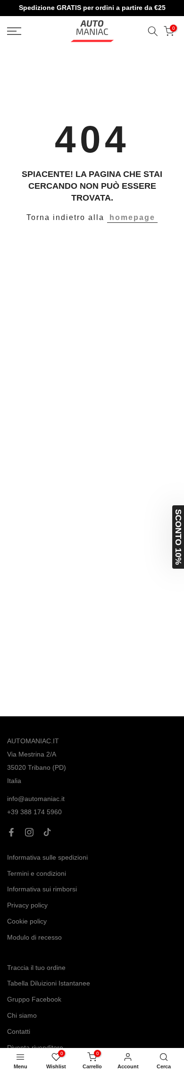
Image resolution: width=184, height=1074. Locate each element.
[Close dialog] (157, 446)
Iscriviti (92, 612)
